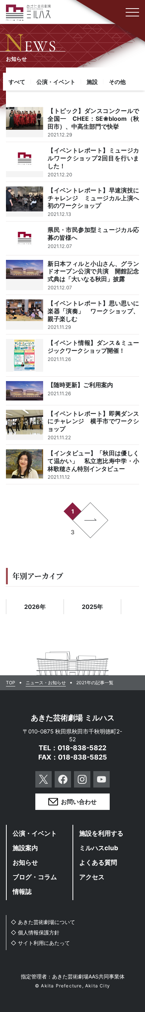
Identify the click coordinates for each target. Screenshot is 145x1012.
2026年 (35, 606)
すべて (17, 81)
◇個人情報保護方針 (35, 932)
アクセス (91, 877)
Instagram (82, 779)
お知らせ (25, 862)
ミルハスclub (98, 848)
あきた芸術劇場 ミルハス (73, 717)
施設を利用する (101, 833)
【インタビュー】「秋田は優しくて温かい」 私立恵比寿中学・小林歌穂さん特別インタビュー (72, 464)
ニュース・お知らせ (46, 683)
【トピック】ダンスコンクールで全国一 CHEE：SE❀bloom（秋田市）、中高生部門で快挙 (72, 122)
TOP (10, 683)
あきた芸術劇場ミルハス (28, 12)
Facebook (63, 779)
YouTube (101, 779)
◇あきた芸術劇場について (43, 922)
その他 (117, 81)
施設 (92, 81)
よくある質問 (98, 862)
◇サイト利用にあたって (40, 943)
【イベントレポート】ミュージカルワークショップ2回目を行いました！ (72, 161)
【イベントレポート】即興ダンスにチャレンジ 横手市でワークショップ (72, 424)
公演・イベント (55, 81)
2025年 (92, 606)
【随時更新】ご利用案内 (72, 391)
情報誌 (22, 891)
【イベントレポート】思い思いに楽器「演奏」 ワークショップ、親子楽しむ (72, 314)
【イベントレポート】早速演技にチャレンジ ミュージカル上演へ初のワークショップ (72, 201)
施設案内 (25, 848)
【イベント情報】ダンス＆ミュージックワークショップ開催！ (72, 355)
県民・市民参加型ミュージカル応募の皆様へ (72, 238)
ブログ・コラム (35, 877)
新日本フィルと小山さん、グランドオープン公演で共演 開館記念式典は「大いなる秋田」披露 (72, 275)
